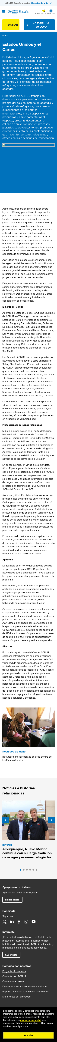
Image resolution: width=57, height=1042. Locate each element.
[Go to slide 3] (27, 870)
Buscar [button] (37, 13)
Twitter (4, 922)
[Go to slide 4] (30, 870)
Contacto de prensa (13, 981)
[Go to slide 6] (37, 870)
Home (5, 35)
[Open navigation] (3, 12)
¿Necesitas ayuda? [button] (41, 25)
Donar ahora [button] (12, 899)
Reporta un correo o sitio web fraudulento (25, 991)
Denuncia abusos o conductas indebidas (24, 986)
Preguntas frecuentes (14, 971)
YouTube (34, 922)
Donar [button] (43, 14)
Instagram (26, 922)
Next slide (51, 820)
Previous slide (5, 820)
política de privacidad (30, 1020)
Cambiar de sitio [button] (39, 3)
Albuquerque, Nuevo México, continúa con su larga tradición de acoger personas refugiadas (27, 853)
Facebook (19, 922)
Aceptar (28, 1035)
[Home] (18, 12)
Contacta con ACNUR (14, 976)
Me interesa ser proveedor (16, 996)
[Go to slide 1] (21, 870)
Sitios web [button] (51, 13)
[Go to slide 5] (34, 870)
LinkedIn (12, 922)
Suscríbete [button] (11, 955)
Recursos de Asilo (13, 751)
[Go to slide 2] (24, 870)
